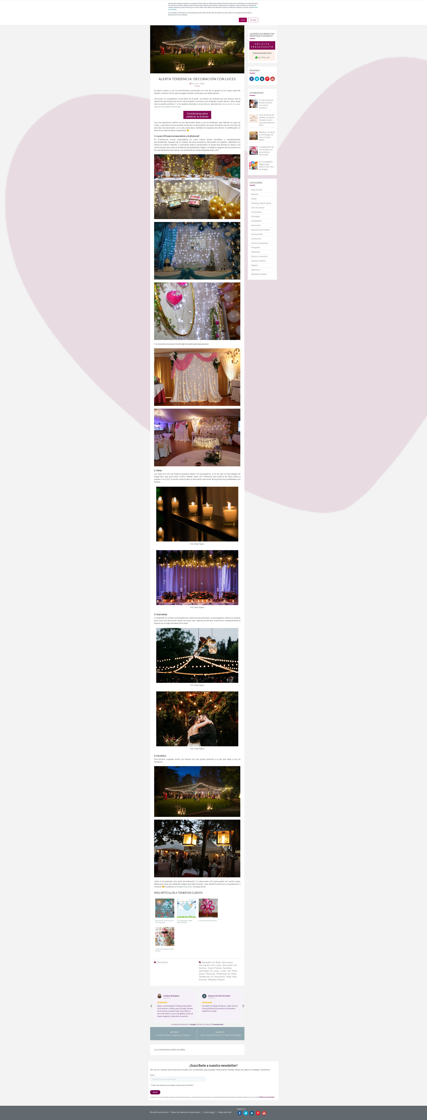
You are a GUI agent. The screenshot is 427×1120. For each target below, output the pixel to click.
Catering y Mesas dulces (261, 203)
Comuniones (256, 212)
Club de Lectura (257, 208)
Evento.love (256, 239)
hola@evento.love (184, 887)
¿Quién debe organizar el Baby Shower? (164, 950)
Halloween (255, 252)
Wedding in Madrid (259, 274)
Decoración (162, 962)
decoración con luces (210, 965)
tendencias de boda (226, 974)
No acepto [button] (253, 20)
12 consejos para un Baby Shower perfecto (184, 921)
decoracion (227, 962)
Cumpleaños (256, 221)
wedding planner (216, 979)
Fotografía (255, 247)
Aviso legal (209, 1112)
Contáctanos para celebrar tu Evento (197, 115)
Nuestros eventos (258, 261)
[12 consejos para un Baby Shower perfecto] (186, 909)
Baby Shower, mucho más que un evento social (164, 921)
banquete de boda (211, 962)
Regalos (254, 265)
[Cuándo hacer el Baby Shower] (208, 909)
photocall (210, 974)
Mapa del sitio (224, 1112)
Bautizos (254, 194)
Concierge (255, 216)
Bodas (254, 199)
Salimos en (255, 270)
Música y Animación (259, 256)
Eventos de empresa (259, 243)
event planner (215, 968)
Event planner (257, 234)
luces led (225, 971)
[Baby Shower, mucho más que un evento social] (164, 909)
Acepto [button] (243, 20)
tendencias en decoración (212, 977)
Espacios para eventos (260, 230)
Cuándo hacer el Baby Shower (208, 920)
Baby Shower (256, 190)
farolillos (227, 968)
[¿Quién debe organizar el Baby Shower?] (164, 937)
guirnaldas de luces (209, 971)
